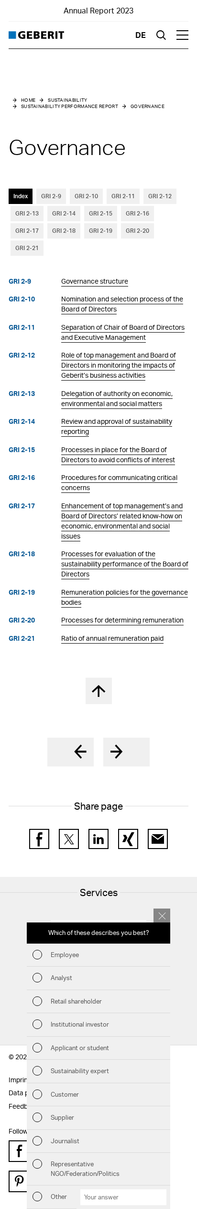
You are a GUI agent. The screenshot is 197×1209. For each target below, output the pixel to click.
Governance (147, 106)
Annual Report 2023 (98, 10)
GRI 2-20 (137, 230)
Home (28, 100)
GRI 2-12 (160, 196)
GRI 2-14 (64, 213)
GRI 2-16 (137, 213)
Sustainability (67, 100)
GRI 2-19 (100, 230)
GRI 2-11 (123, 196)
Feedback (24, 1106)
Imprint (19, 1080)
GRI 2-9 (51, 196)
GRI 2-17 (27, 230)
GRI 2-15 (100, 213)
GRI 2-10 (86, 196)
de (140, 35)
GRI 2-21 (27, 247)
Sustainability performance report (69, 106)
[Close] (161, 915)
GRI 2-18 (64, 230)
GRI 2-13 (27, 213)
